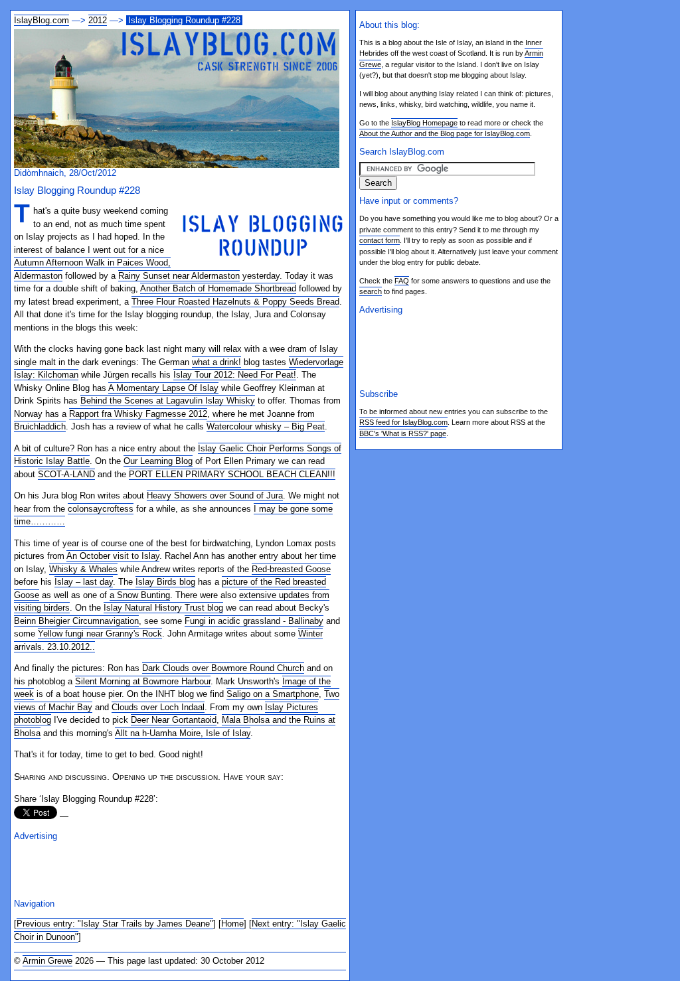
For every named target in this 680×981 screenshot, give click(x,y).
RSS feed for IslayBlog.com (403, 422)
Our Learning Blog (158, 461)
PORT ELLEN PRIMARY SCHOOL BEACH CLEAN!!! (232, 474)
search (370, 291)
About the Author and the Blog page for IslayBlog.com (444, 133)
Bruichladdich (40, 426)
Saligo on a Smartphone (272, 694)
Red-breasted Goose (291, 569)
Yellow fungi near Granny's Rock (100, 634)
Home (232, 924)
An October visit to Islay (112, 556)
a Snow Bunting (140, 595)
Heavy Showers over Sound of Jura (215, 495)
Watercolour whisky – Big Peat (266, 426)
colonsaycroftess (100, 509)
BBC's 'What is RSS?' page (402, 433)
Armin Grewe (47, 961)
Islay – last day (83, 582)
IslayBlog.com (41, 20)
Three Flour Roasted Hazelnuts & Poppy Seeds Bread (235, 302)
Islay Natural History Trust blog (163, 608)
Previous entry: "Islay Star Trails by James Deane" (115, 924)
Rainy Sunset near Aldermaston (179, 276)
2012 (97, 20)
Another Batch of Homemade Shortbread (218, 288)
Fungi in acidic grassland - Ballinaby (254, 621)
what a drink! (216, 362)
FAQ (401, 281)
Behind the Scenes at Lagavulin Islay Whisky (167, 401)
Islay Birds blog (165, 582)
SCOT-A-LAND (66, 474)
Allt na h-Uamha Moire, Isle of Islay (182, 733)
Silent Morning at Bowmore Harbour (143, 681)
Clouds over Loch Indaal (158, 707)
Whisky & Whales (83, 569)
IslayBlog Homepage (424, 123)
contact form (379, 240)
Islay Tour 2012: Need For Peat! (234, 375)
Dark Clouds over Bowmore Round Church (223, 668)
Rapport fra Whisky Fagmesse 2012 (138, 414)
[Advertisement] (169, 868)
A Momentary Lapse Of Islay (163, 388)
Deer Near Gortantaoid (173, 720)
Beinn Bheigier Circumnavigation (76, 621)
